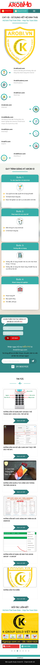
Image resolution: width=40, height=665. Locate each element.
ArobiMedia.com (7, 117)
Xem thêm (27, 646)
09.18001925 (22, 366)
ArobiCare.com (19, 93)
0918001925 (8, 11)
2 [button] (14, 651)
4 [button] (20, 651)
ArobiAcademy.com (21, 81)
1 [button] (12, 651)
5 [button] (23, 651)
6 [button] (26, 651)
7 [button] (28, 651)
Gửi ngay (15, 338)
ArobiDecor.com (20, 154)
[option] (20, 631)
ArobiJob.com (6, 105)
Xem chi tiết (21, 421)
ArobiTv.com (6, 141)
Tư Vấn (8, 646)
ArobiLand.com (19, 68)
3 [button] (17, 651)
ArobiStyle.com (7, 129)
